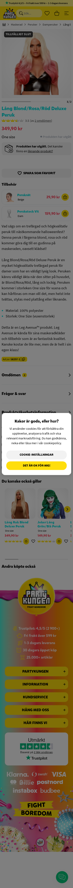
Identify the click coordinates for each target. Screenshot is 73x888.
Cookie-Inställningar (36, 455)
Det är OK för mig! (36, 466)
